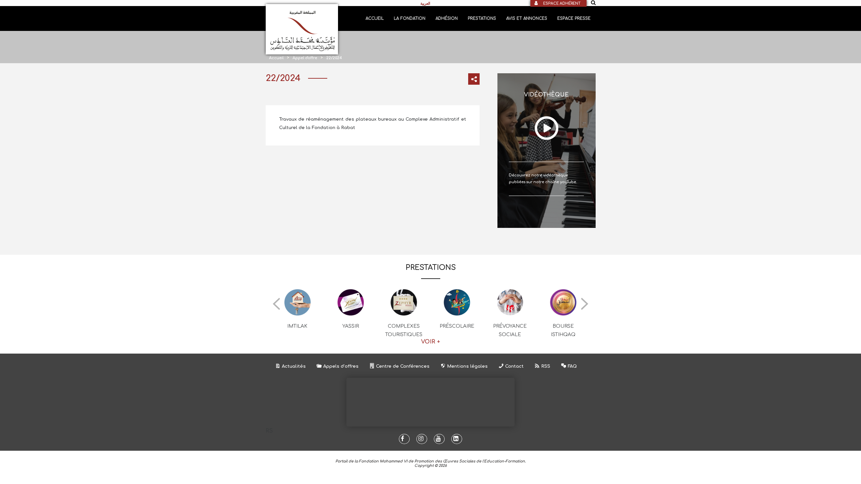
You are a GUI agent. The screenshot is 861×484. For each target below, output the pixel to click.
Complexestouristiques (403, 330)
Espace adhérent (562, 3)
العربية (425, 3)
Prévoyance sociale (510, 330)
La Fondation (409, 18)
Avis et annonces (526, 18)
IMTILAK (297, 326)
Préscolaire (457, 326)
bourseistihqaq (563, 330)
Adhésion (447, 18)
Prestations (482, 18)
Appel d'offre (305, 58)
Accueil (375, 18)
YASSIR (350, 326)
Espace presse (574, 18)
